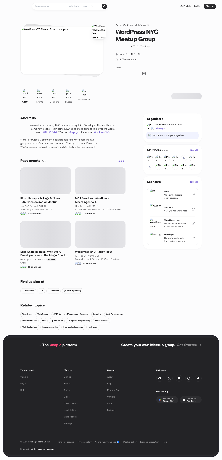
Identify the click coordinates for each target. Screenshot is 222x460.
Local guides (70, 410)
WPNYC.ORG (50, 132)
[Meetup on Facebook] (159, 378)
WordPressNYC (102, 132)
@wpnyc (74, 132)
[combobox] (84, 6)
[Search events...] (104, 6)
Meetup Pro (113, 390)
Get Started (187, 345)
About (110, 377)
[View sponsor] (193, 194)
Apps (110, 404)
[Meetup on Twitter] (169, 378)
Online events (71, 404)
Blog (109, 384)
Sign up (24, 377)
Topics (67, 390)
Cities (67, 397)
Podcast (111, 410)
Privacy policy (85, 442)
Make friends (70, 417)
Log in (23, 384)
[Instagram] (188, 378)
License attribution (149, 442)
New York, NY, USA (130, 54)
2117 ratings (143, 46)
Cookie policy (130, 442)
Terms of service (66, 442)
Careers (111, 397)
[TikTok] (198, 378)
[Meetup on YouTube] (179, 378)
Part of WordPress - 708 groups (131, 25)
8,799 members (127, 59)
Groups (67, 377)
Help (22, 390)
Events (67, 384)
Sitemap (68, 423)
